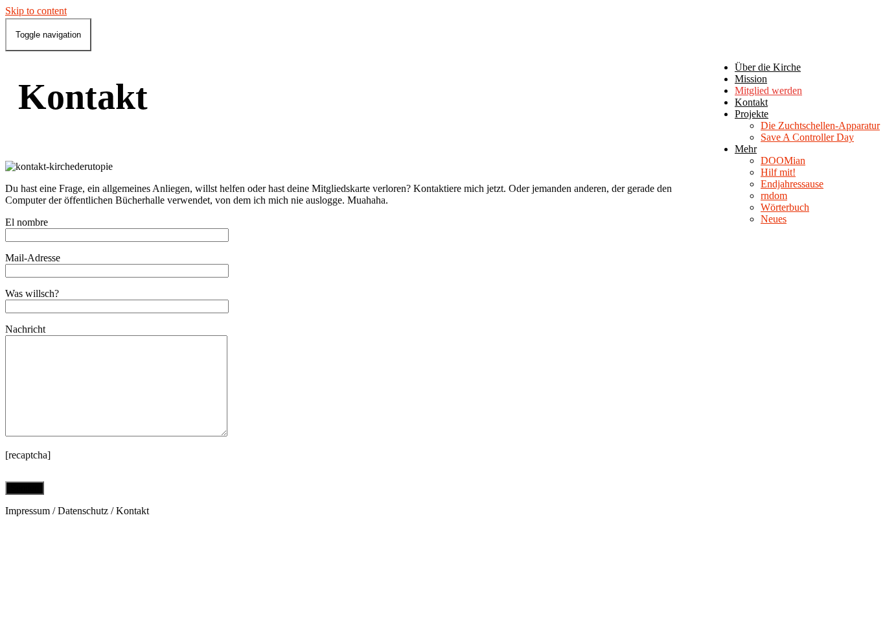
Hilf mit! (778, 172)
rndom (774, 195)
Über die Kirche (768, 67)
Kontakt (751, 102)
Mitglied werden (768, 90)
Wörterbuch (785, 207)
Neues (774, 218)
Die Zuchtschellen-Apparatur (820, 125)
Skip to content (36, 10)
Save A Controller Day (807, 137)
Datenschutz (83, 510)
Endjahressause (792, 183)
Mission (751, 78)
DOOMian (783, 160)
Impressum (27, 510)
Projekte (751, 113)
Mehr (746, 148)
